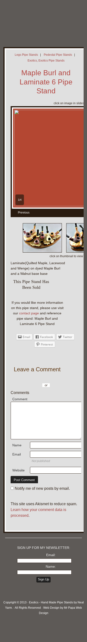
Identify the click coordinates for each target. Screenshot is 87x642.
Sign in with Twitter (32, 378)
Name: (51, 566)
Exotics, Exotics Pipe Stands (46, 60)
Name (17, 445)
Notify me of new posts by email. (42, 488)
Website (18, 470)
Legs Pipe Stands (26, 54)
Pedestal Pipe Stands (58, 54)
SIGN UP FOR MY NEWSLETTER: (43, 548)
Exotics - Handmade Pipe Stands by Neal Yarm (40, 19)
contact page (29, 313)
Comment (19, 399)
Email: (51, 555)
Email (16, 454)
